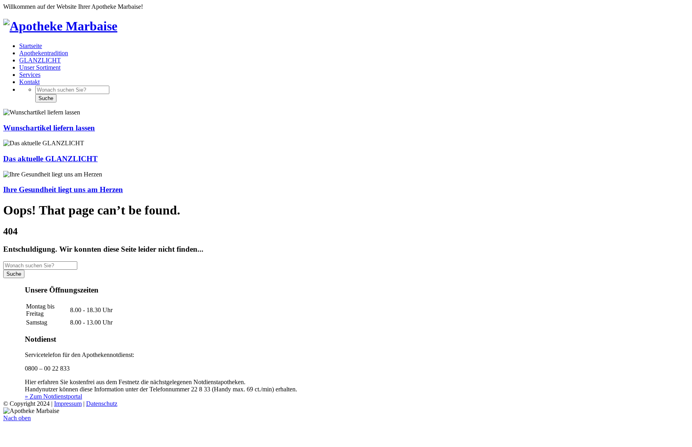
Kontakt (29, 81)
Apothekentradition (43, 53)
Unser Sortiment (39, 67)
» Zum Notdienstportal (53, 396)
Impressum (68, 403)
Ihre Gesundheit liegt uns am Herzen (63, 189)
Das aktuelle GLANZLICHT (50, 158)
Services (29, 74)
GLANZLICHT (40, 60)
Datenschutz (101, 403)
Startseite (30, 45)
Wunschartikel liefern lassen (49, 128)
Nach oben (17, 418)
